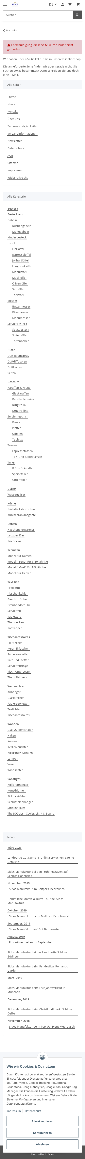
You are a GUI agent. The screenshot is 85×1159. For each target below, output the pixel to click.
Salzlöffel (18, 289)
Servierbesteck (17, 324)
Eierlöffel (18, 249)
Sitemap (13, 163)
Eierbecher (15, 643)
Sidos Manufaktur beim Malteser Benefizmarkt (40, 916)
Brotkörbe (14, 588)
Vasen (11, 764)
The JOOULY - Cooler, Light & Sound (31, 813)
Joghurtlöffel (20, 260)
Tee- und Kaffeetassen (27, 457)
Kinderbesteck (17, 237)
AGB (10, 155)
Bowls (16, 422)
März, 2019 (15, 978)
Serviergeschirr (18, 416)
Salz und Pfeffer (18, 660)
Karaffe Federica (23, 399)
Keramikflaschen (18, 648)
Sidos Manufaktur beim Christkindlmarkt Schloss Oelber (40, 1011)
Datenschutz (33, 1111)
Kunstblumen (17, 790)
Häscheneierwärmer (21, 529)
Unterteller (19, 480)
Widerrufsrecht (18, 177)
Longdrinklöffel (22, 266)
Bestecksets (15, 214)
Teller (11, 462)
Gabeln (12, 220)
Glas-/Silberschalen (20, 730)
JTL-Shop (49, 1154)
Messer (12, 301)
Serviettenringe (18, 666)
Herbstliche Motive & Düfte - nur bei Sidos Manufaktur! (35, 901)
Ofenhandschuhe (19, 605)
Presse (12, 97)
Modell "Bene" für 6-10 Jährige (28, 561)
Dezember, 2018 (18, 999)
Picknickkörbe (17, 796)
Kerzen (12, 741)
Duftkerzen (15, 367)
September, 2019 (19, 923)
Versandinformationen (22, 133)
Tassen (12, 445)
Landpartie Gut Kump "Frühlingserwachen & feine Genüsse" (41, 860)
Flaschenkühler (18, 593)
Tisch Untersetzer (19, 671)
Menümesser (21, 318)
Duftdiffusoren (17, 361)
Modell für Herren (19, 573)
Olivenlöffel (19, 283)
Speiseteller (20, 474)
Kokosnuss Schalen (20, 753)
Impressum (14, 1111)
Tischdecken (16, 622)
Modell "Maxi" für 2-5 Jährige (27, 567)
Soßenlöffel (19, 335)
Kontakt (13, 111)
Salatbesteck (20, 329)
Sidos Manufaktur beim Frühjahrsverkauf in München (36, 990)
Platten (17, 428)
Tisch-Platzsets (17, 677)
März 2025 (14, 847)
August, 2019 (16, 936)
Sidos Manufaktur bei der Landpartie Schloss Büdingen (37, 954)
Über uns (14, 119)
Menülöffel (19, 272)
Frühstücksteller (23, 468)
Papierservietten (18, 654)
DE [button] (51, 4)
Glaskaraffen (20, 393)
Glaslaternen (16, 698)
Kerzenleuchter (18, 747)
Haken (12, 735)
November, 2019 (19, 883)
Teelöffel (18, 295)
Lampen (13, 758)
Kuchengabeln (21, 226)
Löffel (11, 243)
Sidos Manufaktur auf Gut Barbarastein (35, 929)
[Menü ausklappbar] (5, 2)
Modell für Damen (20, 556)
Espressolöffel (21, 254)
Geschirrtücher (17, 599)
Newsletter (15, 141)
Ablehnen (42, 1144)
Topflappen (15, 628)
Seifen (12, 373)
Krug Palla (19, 405)
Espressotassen (22, 451)
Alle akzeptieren (42, 1121)
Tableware (14, 616)
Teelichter (14, 709)
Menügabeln (20, 231)
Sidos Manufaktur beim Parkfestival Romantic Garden (38, 968)
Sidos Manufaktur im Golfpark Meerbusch (37, 889)
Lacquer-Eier (16, 535)
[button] (62, 4)
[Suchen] (77, 15)
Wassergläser (16, 494)
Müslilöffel (19, 278)
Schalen (17, 434)
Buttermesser (21, 306)
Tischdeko (14, 541)
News (11, 104)
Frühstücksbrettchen (21, 509)
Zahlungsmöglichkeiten (23, 126)
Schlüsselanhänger (20, 802)
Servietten (14, 611)
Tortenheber (20, 341)
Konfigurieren (42, 1132)
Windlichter (15, 770)
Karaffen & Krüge (19, 388)
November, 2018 (19, 1021)
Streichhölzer (16, 808)
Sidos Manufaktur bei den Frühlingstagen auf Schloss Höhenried (38, 874)
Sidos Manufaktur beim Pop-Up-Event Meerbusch (42, 1026)
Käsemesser (20, 312)
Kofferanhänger (18, 785)
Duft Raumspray (18, 356)
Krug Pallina (20, 411)
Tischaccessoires (19, 715)
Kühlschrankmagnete (22, 515)
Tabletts (17, 439)
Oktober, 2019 (17, 910)
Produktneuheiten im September (31, 942)
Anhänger (14, 692)
